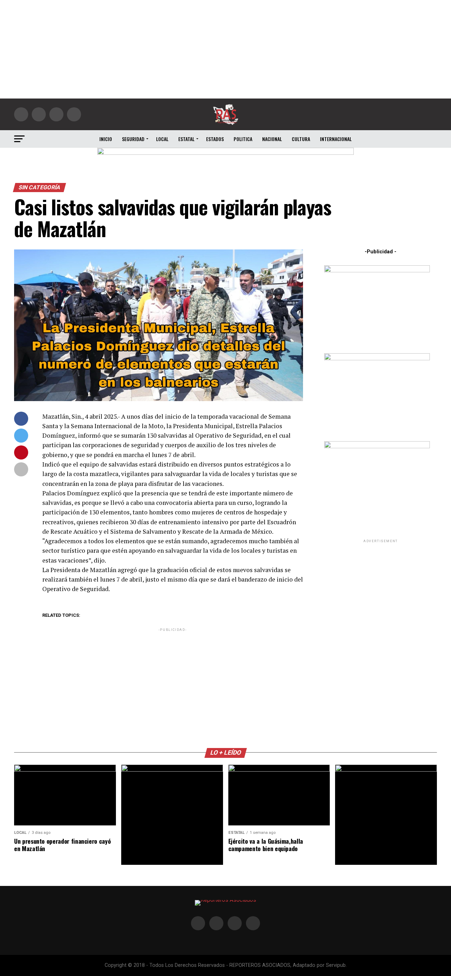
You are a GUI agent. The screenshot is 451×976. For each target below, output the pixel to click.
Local (162, 138)
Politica (243, 138)
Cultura (301, 138)
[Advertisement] (225, 49)
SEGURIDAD (133, 138)
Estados (215, 138)
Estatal (186, 138)
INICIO (105, 138)
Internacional (336, 138)
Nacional (272, 138)
